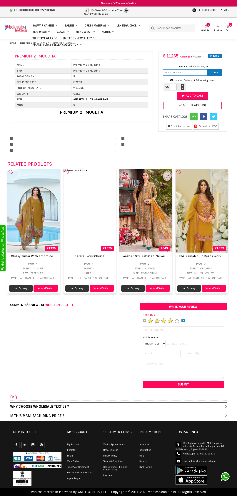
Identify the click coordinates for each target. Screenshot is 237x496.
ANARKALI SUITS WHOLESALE (91, 99)
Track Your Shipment (78, 467)
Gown (61, 32)
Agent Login (73, 478)
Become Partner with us (79, 472)
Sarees (69, 25)
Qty (167, 86)
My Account (73, 444)
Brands (143, 461)
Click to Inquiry (180, 126)
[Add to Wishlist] (11, 172)
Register (71, 450)
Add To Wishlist (194, 105)
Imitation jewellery (77, 38)
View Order (73, 461)
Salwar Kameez (43, 25)
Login (70, 455)
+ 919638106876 (24, 10)
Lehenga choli (127, 25)
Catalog (22, 288)
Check (214, 72)
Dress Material (95, 25)
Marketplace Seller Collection (55, 44)
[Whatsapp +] (194, 116)
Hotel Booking (110, 450)
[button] (218, 28)
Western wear (42, 38)
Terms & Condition (113, 461)
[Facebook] (203, 116)
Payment (108, 475)
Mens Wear (83, 32)
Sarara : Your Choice (89, 256)
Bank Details (145, 467)
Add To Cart (47, 288)
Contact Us (145, 450)
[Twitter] (213, 116)
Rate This (149, 315)
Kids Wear (39, 32)
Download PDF (207, 126)
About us (144, 444)
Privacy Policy (110, 455)
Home (13, 43)
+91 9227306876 (45, 10)
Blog (141, 455)
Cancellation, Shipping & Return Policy (116, 468)
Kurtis (106, 32)
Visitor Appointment (114, 444)
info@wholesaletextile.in (202, 461)
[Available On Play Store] (194, 10)
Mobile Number (151, 337)
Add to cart (194, 96)
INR (225, 10)
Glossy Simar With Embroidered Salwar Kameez (46, 256)
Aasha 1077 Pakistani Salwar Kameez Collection (159, 256)
